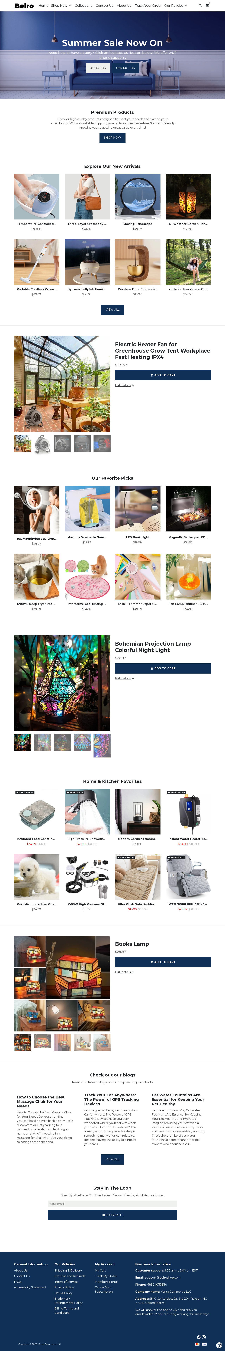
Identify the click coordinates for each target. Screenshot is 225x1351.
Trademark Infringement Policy (68, 1301)
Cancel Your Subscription (104, 1289)
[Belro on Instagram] (204, 1337)
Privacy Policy (64, 1287)
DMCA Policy (63, 1293)
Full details (124, 385)
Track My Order (106, 1276)
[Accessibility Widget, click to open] (219, 1345)
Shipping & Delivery (68, 1270)
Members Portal (106, 1281)
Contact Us (104, 6)
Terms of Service (66, 1281)
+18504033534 (156, 1284)
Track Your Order (148, 6)
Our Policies (175, 6)
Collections (83, 6)
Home (43, 6)
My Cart (100, 1270)
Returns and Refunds (69, 1276)
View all (112, 309)
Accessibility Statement (30, 1287)
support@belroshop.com (163, 1277)
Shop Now (61, 6)
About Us (124, 6)
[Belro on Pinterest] (199, 1337)
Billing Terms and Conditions (66, 1310)
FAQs (17, 1281)
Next (105, 384)
